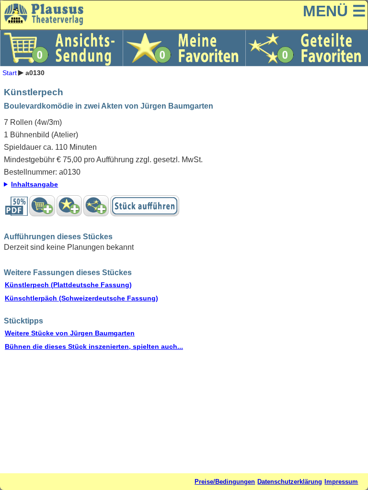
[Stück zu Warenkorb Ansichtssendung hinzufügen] (42, 205)
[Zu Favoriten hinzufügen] (69, 205)
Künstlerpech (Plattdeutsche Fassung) (68, 285)
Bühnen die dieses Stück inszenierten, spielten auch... (94, 346)
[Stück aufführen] (144, 205)
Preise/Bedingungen (225, 481)
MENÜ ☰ (334, 11)
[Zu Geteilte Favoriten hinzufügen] (96, 205)
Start (9, 72)
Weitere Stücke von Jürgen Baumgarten (70, 333)
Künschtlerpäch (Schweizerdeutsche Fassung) (81, 298)
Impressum (341, 481)
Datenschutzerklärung (289, 481)
